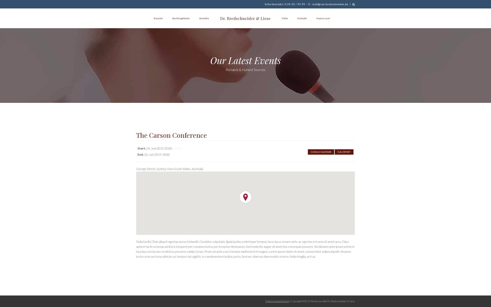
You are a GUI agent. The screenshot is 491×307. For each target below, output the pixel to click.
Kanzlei (158, 18)
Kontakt (302, 18)
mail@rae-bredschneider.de (330, 4)
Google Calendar (321, 152)
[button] (245, 197)
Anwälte (204, 18)
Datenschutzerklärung (277, 301)
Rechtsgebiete (181, 18)
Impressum (323, 18)
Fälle (285, 18)
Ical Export (344, 152)
